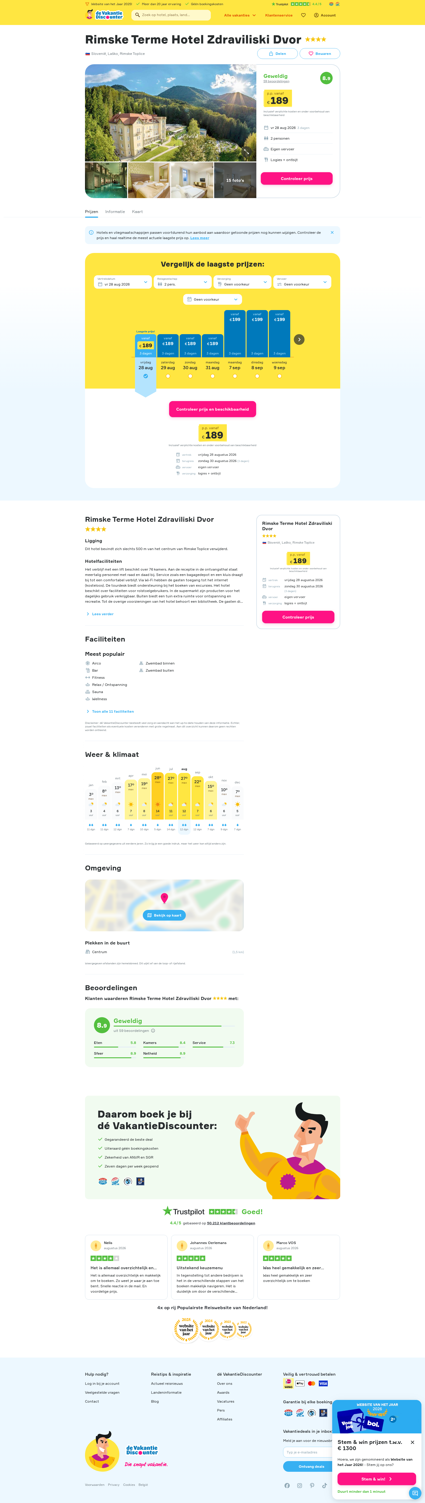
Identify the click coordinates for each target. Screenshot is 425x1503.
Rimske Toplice (132, 53)
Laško (113, 53)
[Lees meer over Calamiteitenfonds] (311, 1413)
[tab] (91, 211)
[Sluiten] (412, 1442)
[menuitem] (297, 127)
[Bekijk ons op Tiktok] (324, 1485)
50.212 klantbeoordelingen (231, 1223)
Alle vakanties (237, 15)
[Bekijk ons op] (299, 1485)
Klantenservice (279, 15)
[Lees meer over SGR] (337, 4)
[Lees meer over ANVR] (331, 4)
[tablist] (212, 211)
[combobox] (171, 15)
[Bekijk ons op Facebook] (287, 1485)
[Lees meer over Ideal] (127, 1181)
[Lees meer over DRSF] (140, 1181)
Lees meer (199, 238)
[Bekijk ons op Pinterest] (312, 1485)
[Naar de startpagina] (104, 15)
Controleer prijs (297, 178)
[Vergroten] (246, 151)
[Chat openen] (415, 1493)
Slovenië (98, 53)
